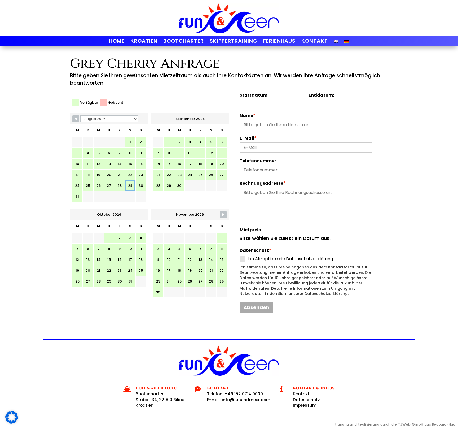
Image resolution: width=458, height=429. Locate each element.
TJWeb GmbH (411, 424)
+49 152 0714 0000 (243, 394)
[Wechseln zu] (336, 42)
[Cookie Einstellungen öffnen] (11, 422)
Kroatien (144, 42)
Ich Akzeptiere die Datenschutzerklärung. (291, 259)
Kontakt (314, 42)
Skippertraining (233, 42)
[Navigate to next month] (223, 214)
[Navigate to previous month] (75, 118)
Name (248, 116)
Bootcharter (183, 42)
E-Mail (248, 138)
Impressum (304, 405)
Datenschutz (255, 250)
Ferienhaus (279, 42)
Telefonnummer (258, 161)
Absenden (256, 307)
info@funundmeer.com (246, 399)
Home (117, 42)
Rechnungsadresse (263, 183)
